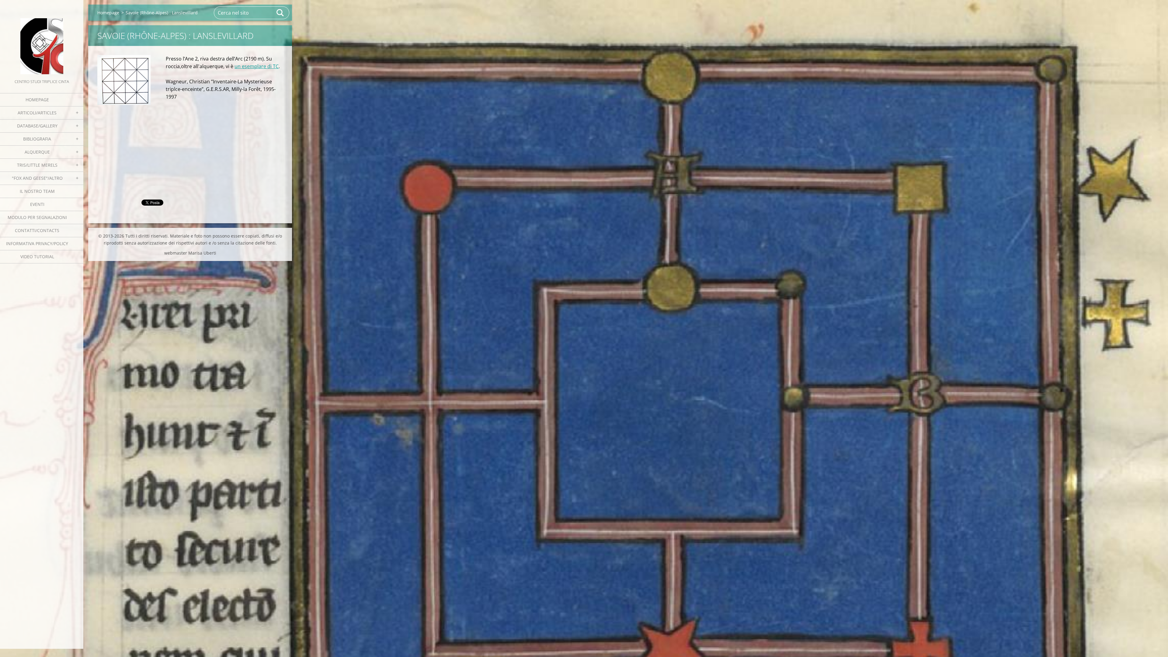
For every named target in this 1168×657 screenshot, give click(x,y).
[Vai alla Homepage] (41, 39)
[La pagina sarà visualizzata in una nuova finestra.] (124, 80)
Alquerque (37, 152)
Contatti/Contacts (37, 230)
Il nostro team (37, 191)
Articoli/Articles (37, 113)
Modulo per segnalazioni (37, 217)
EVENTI (37, 204)
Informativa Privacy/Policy (37, 243)
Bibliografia (37, 139)
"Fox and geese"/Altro (37, 178)
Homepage (37, 100)
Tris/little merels (37, 165)
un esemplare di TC (257, 66)
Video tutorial (37, 256)
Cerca (280, 12)
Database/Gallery (37, 126)
